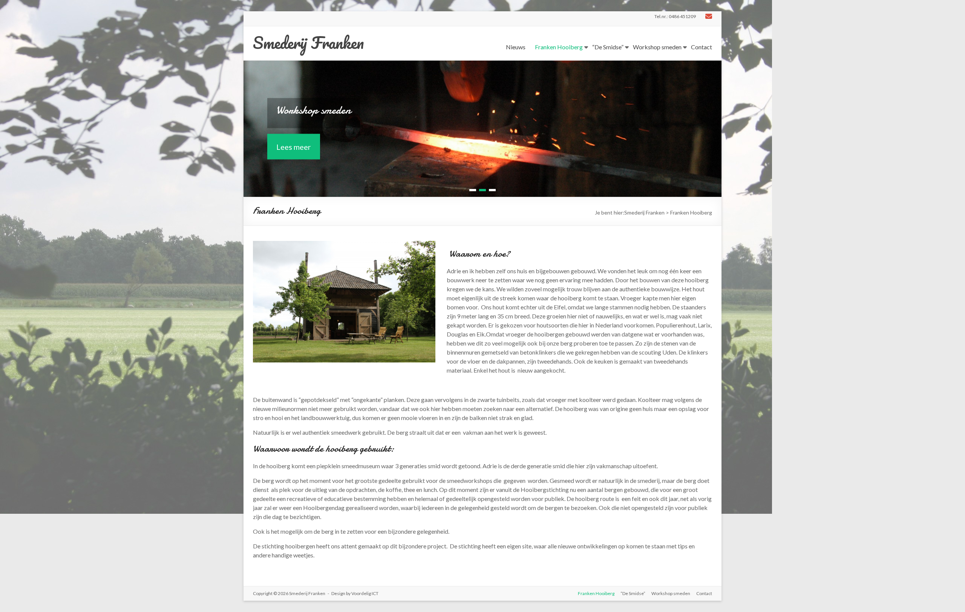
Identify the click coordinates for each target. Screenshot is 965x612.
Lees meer (293, 146)
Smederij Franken (308, 42)
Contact (701, 46)
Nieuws (515, 46)
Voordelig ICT (364, 593)
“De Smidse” (607, 46)
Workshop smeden (657, 46)
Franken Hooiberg (559, 46)
